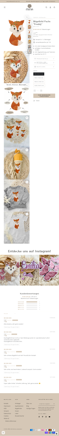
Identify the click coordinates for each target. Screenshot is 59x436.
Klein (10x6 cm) (38, 78)
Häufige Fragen (30, 408)
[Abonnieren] (54, 403)
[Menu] (5, 7)
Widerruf (6, 418)
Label (16, 413)
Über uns (29, 403)
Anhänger (18, 403)
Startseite (35, 17)
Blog (27, 406)
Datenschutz (7, 413)
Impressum (7, 406)
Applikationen (19, 406)
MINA (9, 429)
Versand (40, 34)
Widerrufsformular (10, 421)
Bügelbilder (42, 17)
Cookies (6, 416)
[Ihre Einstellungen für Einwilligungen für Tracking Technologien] (56, 433)
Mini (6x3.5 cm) (38, 74)
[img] (7, 318)
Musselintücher (19, 416)
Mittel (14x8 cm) (39, 82)
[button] (46, 7)
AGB (5, 408)
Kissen (17, 411)
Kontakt (6, 403)
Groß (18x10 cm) (39, 86)
